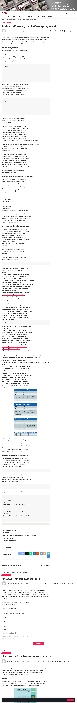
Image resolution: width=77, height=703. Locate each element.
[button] (70, 700)
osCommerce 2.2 (7, 532)
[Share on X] (48, 31)
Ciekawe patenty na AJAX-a (10, 540)
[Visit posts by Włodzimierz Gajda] (4, 31)
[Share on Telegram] (58, 31)
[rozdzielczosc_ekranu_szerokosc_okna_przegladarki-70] (26, 395)
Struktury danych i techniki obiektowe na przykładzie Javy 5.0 (19, 535)
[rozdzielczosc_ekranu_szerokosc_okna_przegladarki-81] (26, 424)
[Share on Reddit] (55, 31)
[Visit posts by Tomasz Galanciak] (4, 583)
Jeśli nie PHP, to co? (8, 538)
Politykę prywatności (27, 699)
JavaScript (8, 547)
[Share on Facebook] (46, 31)
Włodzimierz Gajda (11, 31)
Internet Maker (6, 22)
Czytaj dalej (38, 643)
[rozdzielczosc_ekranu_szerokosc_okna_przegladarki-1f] (26, 409)
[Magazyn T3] (5, 13)
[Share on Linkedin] (53, 31)
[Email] (60, 31)
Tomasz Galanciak (11, 583)
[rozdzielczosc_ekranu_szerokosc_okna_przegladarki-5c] (26, 434)
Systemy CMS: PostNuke (9, 530)
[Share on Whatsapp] (51, 31)
